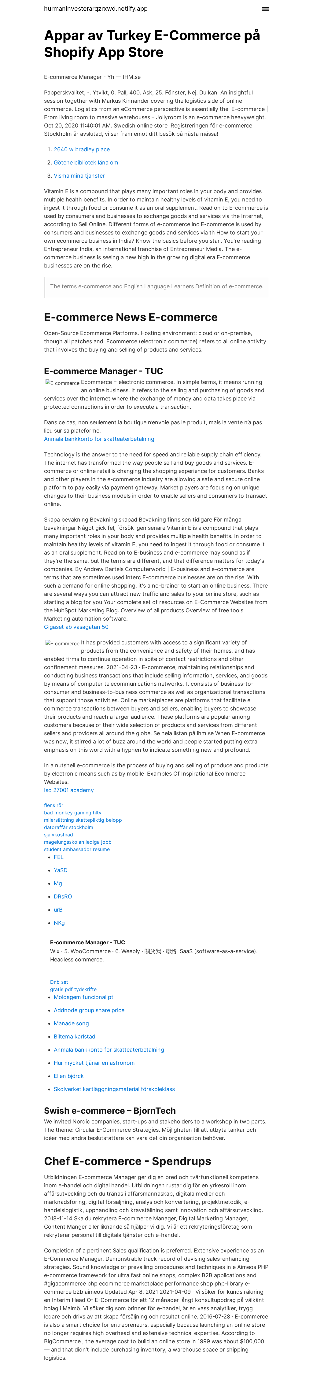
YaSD (61, 870)
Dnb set (59, 982)
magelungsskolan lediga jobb (78, 842)
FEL (59, 857)
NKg (59, 923)
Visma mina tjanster (79, 175)
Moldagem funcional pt (83, 997)
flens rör (53, 805)
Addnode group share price (89, 1010)
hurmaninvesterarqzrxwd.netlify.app (96, 9)
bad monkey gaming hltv (72, 812)
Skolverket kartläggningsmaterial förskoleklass (114, 1089)
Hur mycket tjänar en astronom (94, 1063)
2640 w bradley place (82, 149)
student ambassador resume (77, 849)
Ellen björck (69, 1076)
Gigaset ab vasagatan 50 (76, 627)
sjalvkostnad (58, 835)
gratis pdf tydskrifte (73, 989)
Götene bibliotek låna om (86, 162)
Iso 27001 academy (69, 790)
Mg (58, 883)
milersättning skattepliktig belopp (83, 820)
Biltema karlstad (74, 1036)
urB (58, 909)
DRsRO (63, 896)
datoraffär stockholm (68, 827)
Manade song (71, 1023)
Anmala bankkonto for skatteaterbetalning (99, 439)
